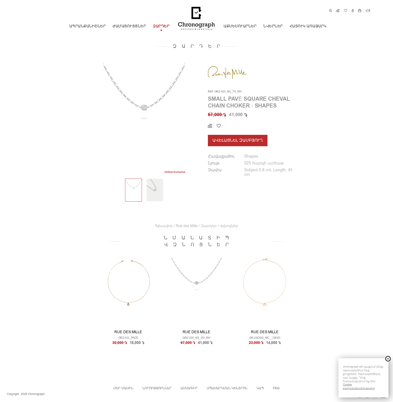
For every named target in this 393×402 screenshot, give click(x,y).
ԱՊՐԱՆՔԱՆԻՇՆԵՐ (87, 26)
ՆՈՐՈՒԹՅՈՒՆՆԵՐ (156, 388)
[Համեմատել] (210, 126)
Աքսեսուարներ (240, 26)
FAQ (276, 388)
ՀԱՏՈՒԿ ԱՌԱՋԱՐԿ (308, 26)
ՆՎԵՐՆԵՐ (273, 26)
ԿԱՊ (260, 388)
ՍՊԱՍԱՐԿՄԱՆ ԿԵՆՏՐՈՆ (227, 388)
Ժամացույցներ (129, 26)
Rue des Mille (187, 226)
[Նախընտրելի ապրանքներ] (219, 126)
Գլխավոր (163, 226)
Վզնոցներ (228, 226)
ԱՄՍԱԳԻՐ (189, 388)
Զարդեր (161, 26)
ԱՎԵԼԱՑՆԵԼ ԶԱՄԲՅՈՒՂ (237, 140)
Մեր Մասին (123, 388)
